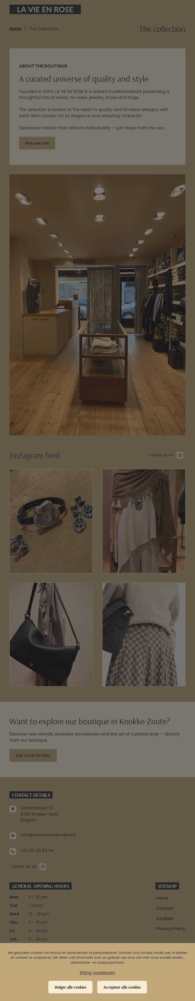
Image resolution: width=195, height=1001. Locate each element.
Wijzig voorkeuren (97, 973)
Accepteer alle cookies (122, 987)
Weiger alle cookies (70, 987)
